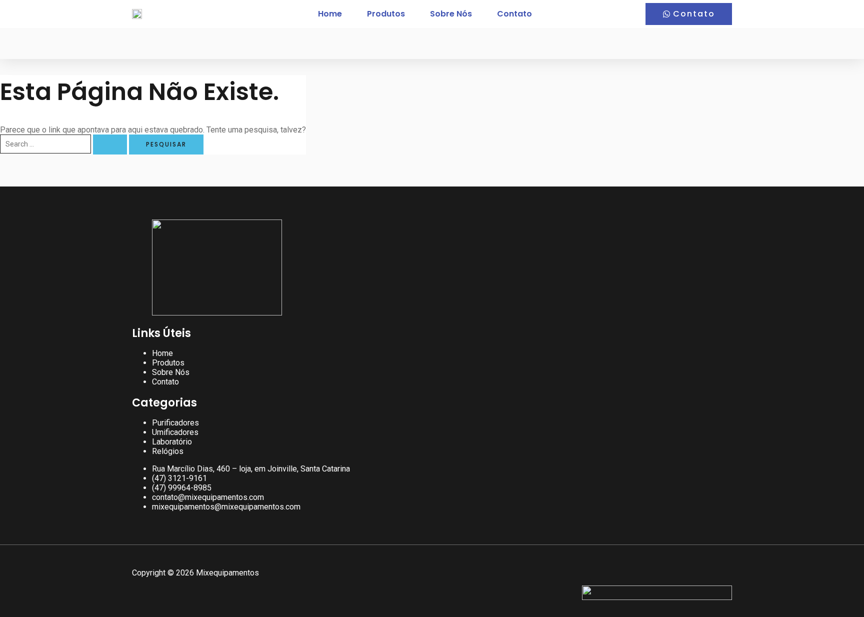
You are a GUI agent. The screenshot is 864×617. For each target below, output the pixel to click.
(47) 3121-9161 (179, 478)
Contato (514, 14)
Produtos (386, 14)
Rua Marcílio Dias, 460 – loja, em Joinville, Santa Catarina (251, 469)
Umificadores (175, 432)
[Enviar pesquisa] (110, 144)
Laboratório (172, 441)
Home (330, 14)
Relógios (168, 451)
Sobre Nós (451, 14)
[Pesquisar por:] (64, 143)
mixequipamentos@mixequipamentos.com (226, 507)
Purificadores (175, 423)
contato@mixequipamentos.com (208, 497)
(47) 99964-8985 (182, 487)
